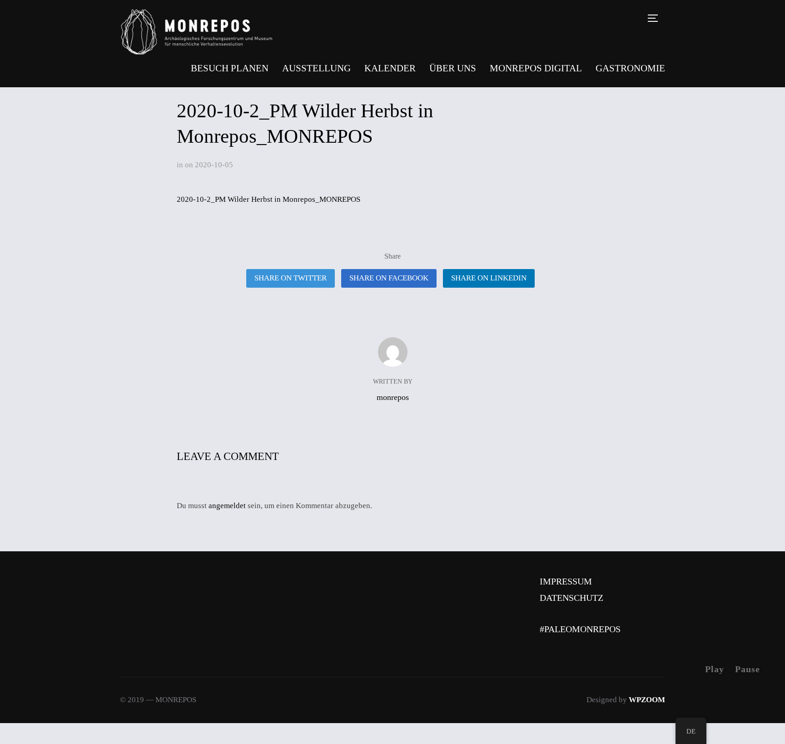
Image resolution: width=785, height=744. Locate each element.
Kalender (390, 68)
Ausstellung (316, 68)
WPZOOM (647, 699)
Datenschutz (571, 598)
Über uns (452, 68)
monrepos (393, 397)
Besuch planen (229, 68)
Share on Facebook (388, 278)
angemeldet (227, 505)
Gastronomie (630, 68)
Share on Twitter (290, 278)
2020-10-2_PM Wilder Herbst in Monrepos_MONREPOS (268, 199)
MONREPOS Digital (536, 68)
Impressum (566, 581)
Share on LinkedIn (489, 278)
